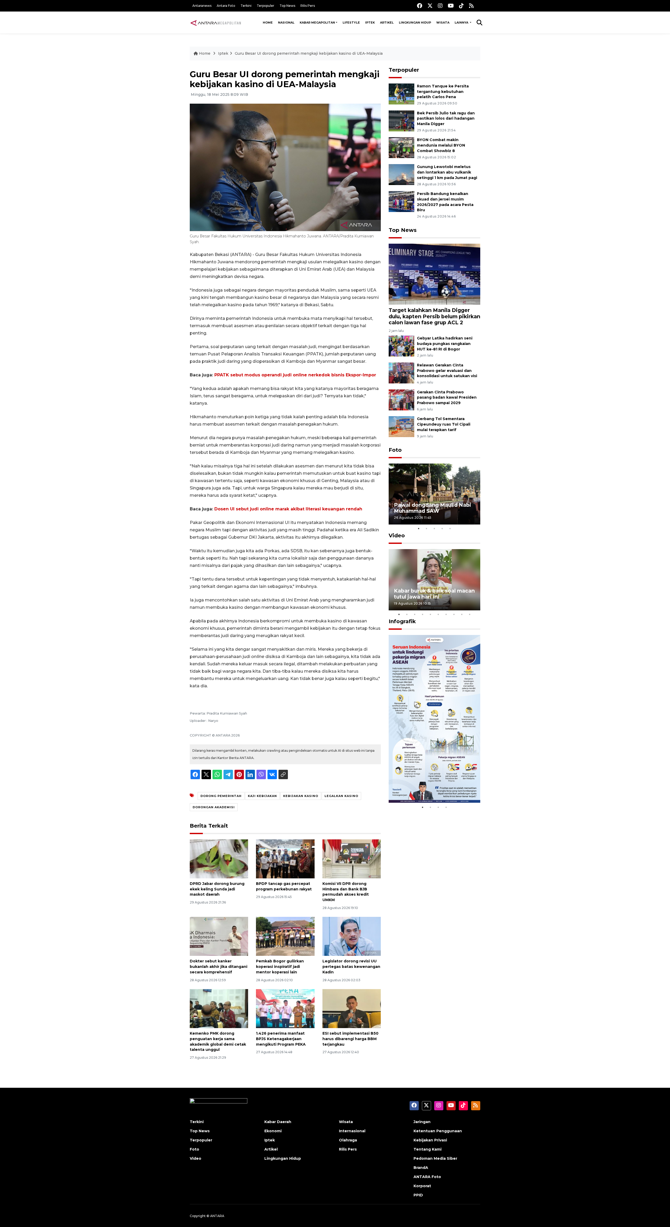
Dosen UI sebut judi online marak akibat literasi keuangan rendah (288, 508)
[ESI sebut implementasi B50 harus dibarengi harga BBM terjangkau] (351, 1008)
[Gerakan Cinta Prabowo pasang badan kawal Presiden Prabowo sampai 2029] (401, 399)
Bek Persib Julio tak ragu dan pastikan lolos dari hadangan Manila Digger (446, 118)
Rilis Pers (307, 6)
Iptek (370, 22)
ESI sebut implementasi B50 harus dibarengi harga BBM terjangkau (350, 1039)
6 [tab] (438, 614)
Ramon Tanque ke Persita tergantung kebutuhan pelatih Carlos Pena (443, 91)
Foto (395, 450)
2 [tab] (426, 528)
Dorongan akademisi (214, 807)
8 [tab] (454, 614)
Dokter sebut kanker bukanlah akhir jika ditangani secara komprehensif (218, 966)
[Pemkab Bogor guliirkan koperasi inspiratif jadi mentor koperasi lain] (285, 936)
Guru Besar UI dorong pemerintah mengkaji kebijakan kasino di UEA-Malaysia (309, 53)
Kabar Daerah (277, 1121)
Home (268, 22)
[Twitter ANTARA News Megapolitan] (430, 5)
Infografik (402, 621)
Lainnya (462, 22)
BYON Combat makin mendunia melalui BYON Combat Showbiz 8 (441, 145)
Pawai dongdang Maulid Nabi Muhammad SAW (432, 508)
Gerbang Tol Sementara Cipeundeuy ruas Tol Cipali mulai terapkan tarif (443, 424)
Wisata (442, 22)
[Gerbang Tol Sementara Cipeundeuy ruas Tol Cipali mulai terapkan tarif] (401, 426)
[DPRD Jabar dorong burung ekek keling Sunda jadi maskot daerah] (219, 858)
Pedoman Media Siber (435, 1158)
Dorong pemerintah (221, 796)
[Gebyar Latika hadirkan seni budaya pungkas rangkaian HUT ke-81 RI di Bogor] (401, 345)
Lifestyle (351, 22)
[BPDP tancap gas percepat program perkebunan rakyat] (285, 858)
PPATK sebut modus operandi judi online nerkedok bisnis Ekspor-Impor (295, 374)
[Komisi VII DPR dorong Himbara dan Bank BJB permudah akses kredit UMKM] (351, 858)
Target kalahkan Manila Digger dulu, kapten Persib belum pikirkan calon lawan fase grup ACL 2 (434, 316)
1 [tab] (418, 528)
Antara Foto (226, 6)
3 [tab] (434, 528)
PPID (418, 1195)
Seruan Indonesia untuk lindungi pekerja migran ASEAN (425, 783)
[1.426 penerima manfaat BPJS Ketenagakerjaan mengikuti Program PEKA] (285, 1008)
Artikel (387, 22)
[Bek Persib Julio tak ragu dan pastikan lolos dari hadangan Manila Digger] (401, 120)
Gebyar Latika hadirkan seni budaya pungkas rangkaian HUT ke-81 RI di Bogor (444, 344)
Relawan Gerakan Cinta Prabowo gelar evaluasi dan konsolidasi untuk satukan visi (447, 370)
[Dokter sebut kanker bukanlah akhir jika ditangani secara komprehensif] (219, 936)
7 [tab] (446, 614)
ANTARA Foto (427, 1176)
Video (397, 535)
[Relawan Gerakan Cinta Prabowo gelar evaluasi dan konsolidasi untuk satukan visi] (401, 372)
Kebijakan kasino (300, 796)
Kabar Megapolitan (317, 22)
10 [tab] (469, 614)
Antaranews (201, 6)
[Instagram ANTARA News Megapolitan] (440, 5)
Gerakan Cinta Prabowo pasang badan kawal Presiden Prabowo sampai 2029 (447, 397)
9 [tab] (462, 614)
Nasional (286, 22)
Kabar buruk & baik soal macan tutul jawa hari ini (434, 594)
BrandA (421, 1167)
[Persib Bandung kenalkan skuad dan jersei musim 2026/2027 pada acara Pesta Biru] (401, 201)
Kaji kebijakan (262, 796)
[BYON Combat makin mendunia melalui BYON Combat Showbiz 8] (401, 147)
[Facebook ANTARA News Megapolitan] (419, 5)
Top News (287, 6)
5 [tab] (450, 528)
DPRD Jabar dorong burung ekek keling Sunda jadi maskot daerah (217, 889)
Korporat (422, 1186)
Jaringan (422, 1121)
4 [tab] (442, 528)
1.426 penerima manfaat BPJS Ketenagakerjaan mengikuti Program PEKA (281, 1039)
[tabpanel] (434, 494)
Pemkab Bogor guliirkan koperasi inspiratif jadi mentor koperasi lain (280, 966)
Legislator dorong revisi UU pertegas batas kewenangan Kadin (351, 966)
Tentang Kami (428, 1149)
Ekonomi (273, 1131)
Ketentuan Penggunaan (438, 1131)
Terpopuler (265, 6)
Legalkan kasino (341, 796)
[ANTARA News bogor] (216, 22)
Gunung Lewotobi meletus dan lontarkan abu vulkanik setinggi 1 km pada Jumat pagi (447, 172)
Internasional (352, 1131)
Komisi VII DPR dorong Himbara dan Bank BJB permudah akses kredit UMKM (345, 891)
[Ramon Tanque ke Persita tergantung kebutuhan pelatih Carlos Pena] (401, 93)
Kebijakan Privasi (430, 1140)
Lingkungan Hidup (415, 22)
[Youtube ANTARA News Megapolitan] (451, 5)
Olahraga (348, 1140)
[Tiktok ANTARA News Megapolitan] (461, 5)
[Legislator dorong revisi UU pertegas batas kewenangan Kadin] (351, 936)
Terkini (246, 6)
